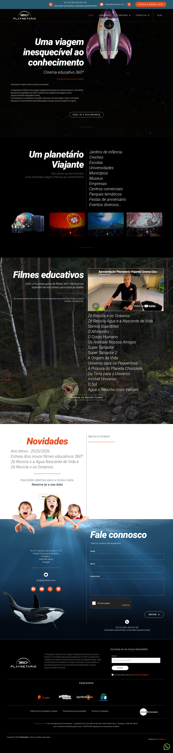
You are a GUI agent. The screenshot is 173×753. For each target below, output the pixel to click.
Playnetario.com (40, 723)
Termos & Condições (139, 675)
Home (90, 15)
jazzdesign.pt (161, 739)
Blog (159, 15)
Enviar (120, 668)
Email (93, 564)
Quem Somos (105, 15)
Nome (93, 551)
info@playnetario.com (114, 4)
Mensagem (95, 576)
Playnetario (122, 15)
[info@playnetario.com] (102, 4)
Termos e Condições (100, 711)
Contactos (141, 15)
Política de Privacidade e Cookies (43, 711)
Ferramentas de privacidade (74, 711)
